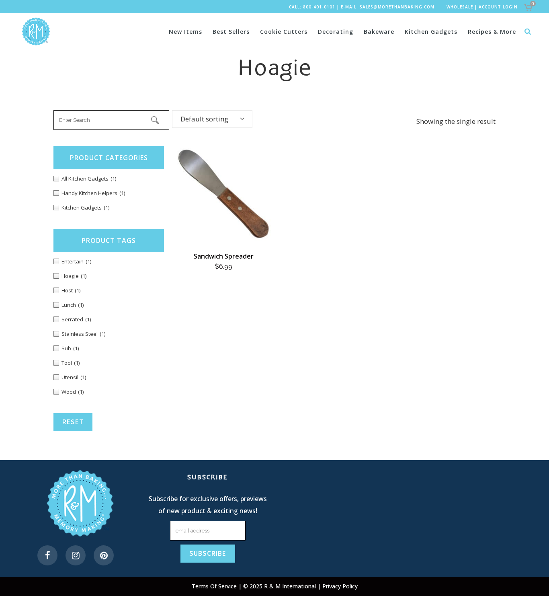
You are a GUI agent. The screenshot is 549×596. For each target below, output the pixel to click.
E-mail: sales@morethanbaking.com (387, 7)
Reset (73, 421)
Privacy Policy (340, 586)
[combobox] (212, 119)
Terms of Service (215, 586)
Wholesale (460, 7)
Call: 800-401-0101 (312, 7)
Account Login (498, 7)
